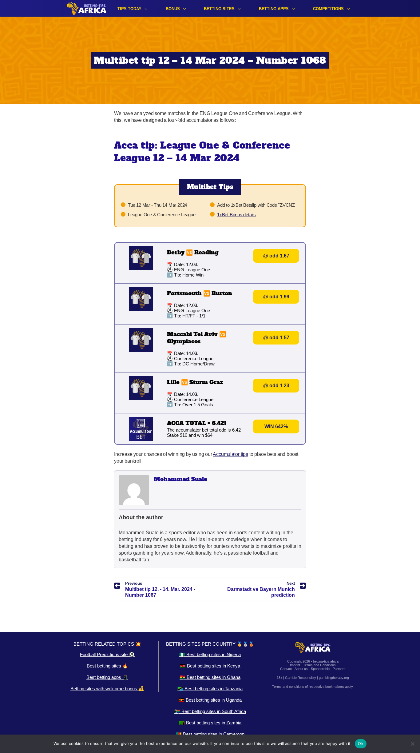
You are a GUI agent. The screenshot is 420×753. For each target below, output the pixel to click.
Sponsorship (320, 669)
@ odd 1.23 (276, 385)
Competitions (328, 8)
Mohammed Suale (180, 479)
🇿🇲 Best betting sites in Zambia (210, 722)
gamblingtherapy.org (334, 677)
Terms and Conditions (319, 665)
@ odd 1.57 (276, 337)
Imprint (295, 665)
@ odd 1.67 (276, 255)
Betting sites (219, 8)
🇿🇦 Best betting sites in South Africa (210, 711)
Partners (339, 669)
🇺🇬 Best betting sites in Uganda (210, 700)
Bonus (173, 8)
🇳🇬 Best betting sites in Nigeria (210, 654)
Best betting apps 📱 (107, 677)
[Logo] (86, 8)
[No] (412, 744)
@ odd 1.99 (276, 296)
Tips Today (129, 8)
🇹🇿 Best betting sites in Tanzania (210, 688)
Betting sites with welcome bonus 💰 (107, 688)
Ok (360, 743)
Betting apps (274, 8)
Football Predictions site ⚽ (107, 654)
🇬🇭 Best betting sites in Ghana (210, 677)
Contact (286, 669)
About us (301, 669)
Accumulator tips (230, 454)
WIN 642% (276, 426)
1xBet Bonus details (236, 214)
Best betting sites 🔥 (107, 665)
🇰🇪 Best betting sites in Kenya (210, 665)
